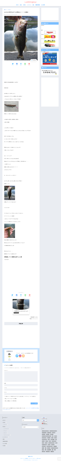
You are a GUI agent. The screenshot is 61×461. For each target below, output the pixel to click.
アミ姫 (52, 437)
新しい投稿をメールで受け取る (10, 400)
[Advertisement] (21, 73)
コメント (6, 370)
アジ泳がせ (48, 437)
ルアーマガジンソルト (49, 446)
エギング (6, 432)
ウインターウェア (44, 439)
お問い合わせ (38, 458)
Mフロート (53, 432)
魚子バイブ (43, 451)
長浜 (52, 449)
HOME (31, 456)
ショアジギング (7, 428)
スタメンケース (54, 441)
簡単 (45, 449)
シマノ (50, 441)
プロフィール (22, 458)
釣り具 (17, 4)
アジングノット (44, 437)
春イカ (43, 449)
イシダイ (55, 437)
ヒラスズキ (52, 444)
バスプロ (49, 444)
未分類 (4, 445)
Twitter (17, 357)
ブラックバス (35, 318)
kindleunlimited (44, 432)
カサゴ (49, 439)
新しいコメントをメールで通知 (10, 398)
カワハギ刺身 (52, 439)
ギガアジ (43, 441)
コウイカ (47, 441)
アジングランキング (45, 424)
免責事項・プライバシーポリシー (30, 458)
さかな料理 (43, 4)
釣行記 (24, 4)
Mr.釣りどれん (49, 432)
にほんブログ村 (44, 418)
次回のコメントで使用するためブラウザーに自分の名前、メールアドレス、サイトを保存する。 (20, 396)
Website (23, 357)
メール (5, 387)
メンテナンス (29, 4)
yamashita (43, 434)
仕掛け (21, 4)
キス (56, 439)
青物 (54, 449)
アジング (6, 424)
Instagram (20, 357)
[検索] (38, 420)
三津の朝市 (55, 446)
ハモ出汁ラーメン (44, 444)
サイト (5, 392)
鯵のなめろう (48, 451)
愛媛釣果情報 (38, 4)
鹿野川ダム (52, 451)
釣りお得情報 (49, 449)
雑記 (33, 4)
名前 (5, 383)
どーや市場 (51, 434)
